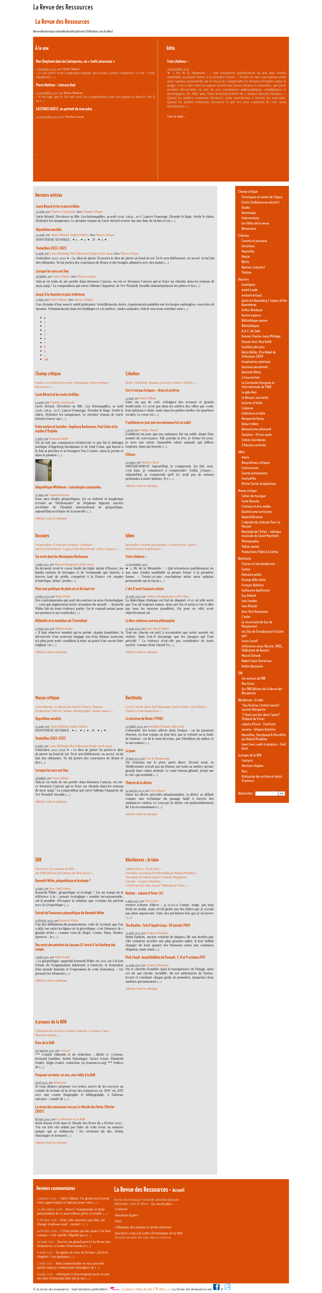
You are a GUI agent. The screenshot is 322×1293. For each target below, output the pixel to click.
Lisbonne (86, 544)
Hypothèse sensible (49, 229)
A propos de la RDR (51, 1022)
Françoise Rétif (58, 438)
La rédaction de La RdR (70, 1119)
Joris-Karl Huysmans (158, 706)
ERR (38, 860)
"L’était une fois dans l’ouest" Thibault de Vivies (155, 885)
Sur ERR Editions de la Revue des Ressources (63, 873)
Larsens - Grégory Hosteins (143, 881)
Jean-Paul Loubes (60, 888)
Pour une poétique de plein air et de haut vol (64, 588)
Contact (65, 1050)
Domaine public (252, 574)
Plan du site (144, 1289)
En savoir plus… (162, 1204)
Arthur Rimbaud (252, 310)
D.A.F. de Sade (251, 331)
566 (46, 359)
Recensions (42, 387)
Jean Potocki (249, 606)
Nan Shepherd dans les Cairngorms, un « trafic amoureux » (75, 61)
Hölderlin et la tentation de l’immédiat (61, 620)
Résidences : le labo (142, 860)
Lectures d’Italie (252, 403)
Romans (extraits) (160, 382)
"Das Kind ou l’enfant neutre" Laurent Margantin (156, 877)
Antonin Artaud (252, 295)
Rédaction (60, 1082)
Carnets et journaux (254, 241)
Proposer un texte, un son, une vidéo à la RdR (65, 1075)
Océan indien (43, 544)
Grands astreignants (154, 544)
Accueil (178, 1190)
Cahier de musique (254, 496)
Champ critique (93, 211)
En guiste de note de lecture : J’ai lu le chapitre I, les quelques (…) (72, 1254)
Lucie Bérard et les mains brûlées (58, 206)
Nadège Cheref (148, 430)
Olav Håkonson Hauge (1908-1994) (91, 253)
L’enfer (246, 617)
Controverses (177, 544)
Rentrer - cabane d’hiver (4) (144, 893)
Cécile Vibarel (70, 69)
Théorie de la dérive (139, 783)
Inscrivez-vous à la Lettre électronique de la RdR (148, 1233)
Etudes (39, 382)
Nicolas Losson (74, 116)
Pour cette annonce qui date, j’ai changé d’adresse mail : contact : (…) (71, 1222)
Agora (191, 544)
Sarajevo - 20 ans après (257, 435)
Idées (130, 536)
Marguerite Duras (253, 419)
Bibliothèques (250, 326)
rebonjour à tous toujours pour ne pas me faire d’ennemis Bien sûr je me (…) (73, 1276)
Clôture (130, 454)
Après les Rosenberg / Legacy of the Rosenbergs (65, 549)
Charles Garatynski (63, 211)
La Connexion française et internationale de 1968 (258, 385)
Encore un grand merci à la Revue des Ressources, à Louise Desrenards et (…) (73, 1244)
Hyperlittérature (252, 517)
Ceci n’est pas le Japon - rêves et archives (152, 390)
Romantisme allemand (256, 429)
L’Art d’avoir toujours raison (145, 588)
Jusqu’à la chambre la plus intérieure (60, 294)
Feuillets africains (253, 347)
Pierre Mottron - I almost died (55, 85)
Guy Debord (198, 706)
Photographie (82, 711)
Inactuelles (132, 544)
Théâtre (188, 382)
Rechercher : (246, 793)
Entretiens (248, 246)
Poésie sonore (101, 711)
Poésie (177, 382)
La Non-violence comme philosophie (150, 620)
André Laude (250, 290)
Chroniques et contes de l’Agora (262, 197)
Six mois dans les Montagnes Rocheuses (61, 556)
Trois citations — (178, 61)
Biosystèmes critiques (256, 463)
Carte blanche (44, 706)
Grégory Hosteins (157, 933)
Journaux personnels (255, 367)
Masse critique (105, 235)
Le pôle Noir (249, 392)
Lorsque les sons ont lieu (52, 271)
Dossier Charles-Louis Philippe (261, 336)
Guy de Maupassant (158, 758)
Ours (106, 1031)
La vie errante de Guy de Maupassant (257, 624)
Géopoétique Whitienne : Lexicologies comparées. (68, 487)
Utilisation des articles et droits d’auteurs (61, 1031)
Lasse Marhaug (59, 253)
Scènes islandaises (254, 440)
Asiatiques (248, 285)
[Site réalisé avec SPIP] (115, 1289)
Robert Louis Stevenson (257, 661)
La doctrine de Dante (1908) (144, 718)
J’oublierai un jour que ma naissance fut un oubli (158, 422)
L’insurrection (251, 377)
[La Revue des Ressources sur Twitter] (227, 1289)
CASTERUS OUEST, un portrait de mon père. (64, 109)
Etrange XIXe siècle (254, 580)
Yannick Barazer (59, 495)
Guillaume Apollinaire (256, 590)
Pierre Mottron (73, 93)
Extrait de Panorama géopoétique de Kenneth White (69, 913)
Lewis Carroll (134, 706)
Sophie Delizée (79, 235)
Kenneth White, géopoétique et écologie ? (63, 880)
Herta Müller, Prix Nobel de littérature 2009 (259, 354)
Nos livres (41, 869)
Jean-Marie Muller (157, 628)
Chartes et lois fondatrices (142, 711)
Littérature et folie (253, 413)
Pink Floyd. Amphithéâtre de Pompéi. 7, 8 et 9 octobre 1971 (165, 957)
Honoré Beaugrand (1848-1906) (74, 564)
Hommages (82, 382)
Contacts (95, 1031)
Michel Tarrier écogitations (143, 549)
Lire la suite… (176, 116)
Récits (129, 382)
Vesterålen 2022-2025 (51, 248)
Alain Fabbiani (60, 235)
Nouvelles (141, 382)
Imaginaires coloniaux (256, 362)
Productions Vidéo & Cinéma (53, 711)
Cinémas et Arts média (256, 506)
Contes (246, 569)
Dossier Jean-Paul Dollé (257, 342)
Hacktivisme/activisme (257, 512)
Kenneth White (68, 920)
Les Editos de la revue (59, 382)
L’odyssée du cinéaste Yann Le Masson (78, 706)
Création (133, 373)
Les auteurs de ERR (62, 869)
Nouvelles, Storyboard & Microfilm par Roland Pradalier (160, 873)
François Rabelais (253, 585)
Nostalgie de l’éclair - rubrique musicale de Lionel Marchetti (261, 534)
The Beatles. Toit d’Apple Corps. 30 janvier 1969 (158, 925)
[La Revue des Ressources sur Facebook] (216, 1289)
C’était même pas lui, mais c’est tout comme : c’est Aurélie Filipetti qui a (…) (74, 1233)
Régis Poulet (63, 596)
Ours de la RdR (44, 1042)
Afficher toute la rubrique (51, 518)
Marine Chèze (150, 462)
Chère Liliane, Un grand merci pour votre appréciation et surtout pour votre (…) (73, 1200)
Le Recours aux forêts (255, 398)
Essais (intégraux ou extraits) (261, 202)
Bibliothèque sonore (254, 320)
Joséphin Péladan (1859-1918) (166, 726)
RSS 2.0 (164, 1289)
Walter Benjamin (252, 666)
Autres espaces (106, 549)
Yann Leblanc (61, 276)
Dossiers (42, 536)
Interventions (99, 382)
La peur (130, 751)
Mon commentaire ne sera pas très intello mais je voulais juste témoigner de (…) (70, 1265)
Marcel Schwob (251, 656)
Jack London (181, 706)
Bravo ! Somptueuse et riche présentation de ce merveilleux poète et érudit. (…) (72, 1211)
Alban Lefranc (64, 628)
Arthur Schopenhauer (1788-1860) (168, 596)
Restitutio (134, 698)
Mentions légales (46, 1035)
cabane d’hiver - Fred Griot (142, 869)
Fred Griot (151, 901)
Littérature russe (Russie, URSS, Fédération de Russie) (262, 648)
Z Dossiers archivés (66, 544)
